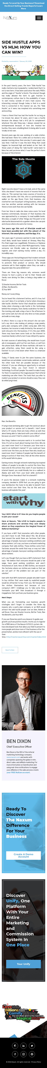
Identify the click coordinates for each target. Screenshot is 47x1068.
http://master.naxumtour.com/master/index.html (26, 637)
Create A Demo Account (24, 855)
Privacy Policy (36, 1062)
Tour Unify (23, 964)
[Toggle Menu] (39, 18)
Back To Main (10, 650)
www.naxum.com (13, 757)
